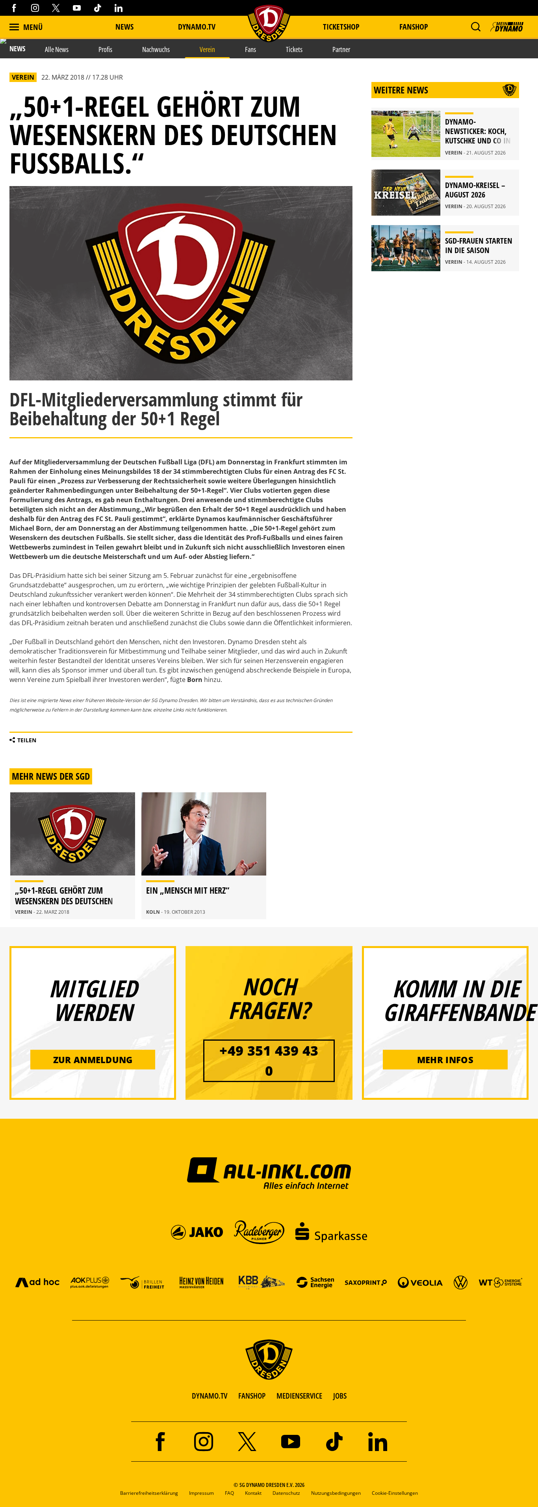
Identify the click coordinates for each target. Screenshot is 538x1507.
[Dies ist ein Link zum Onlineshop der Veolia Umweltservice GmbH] (420, 1282)
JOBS (340, 1395)
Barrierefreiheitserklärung (149, 1493)
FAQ (229, 1493)
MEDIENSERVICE (299, 1395)
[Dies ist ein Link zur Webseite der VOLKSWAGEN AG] (460, 1282)
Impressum (201, 1493)
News (124, 26)
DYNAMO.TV (196, 26)
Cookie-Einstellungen (395, 1493)
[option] (72, 856)
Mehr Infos (445, 1060)
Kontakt (253, 1493)
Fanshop (413, 26)
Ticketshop (341, 26)
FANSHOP (251, 1395)
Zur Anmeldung (93, 1060)
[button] (475, 27)
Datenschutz (286, 1493)
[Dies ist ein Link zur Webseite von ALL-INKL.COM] (269, 1173)
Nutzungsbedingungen (336, 1493)
